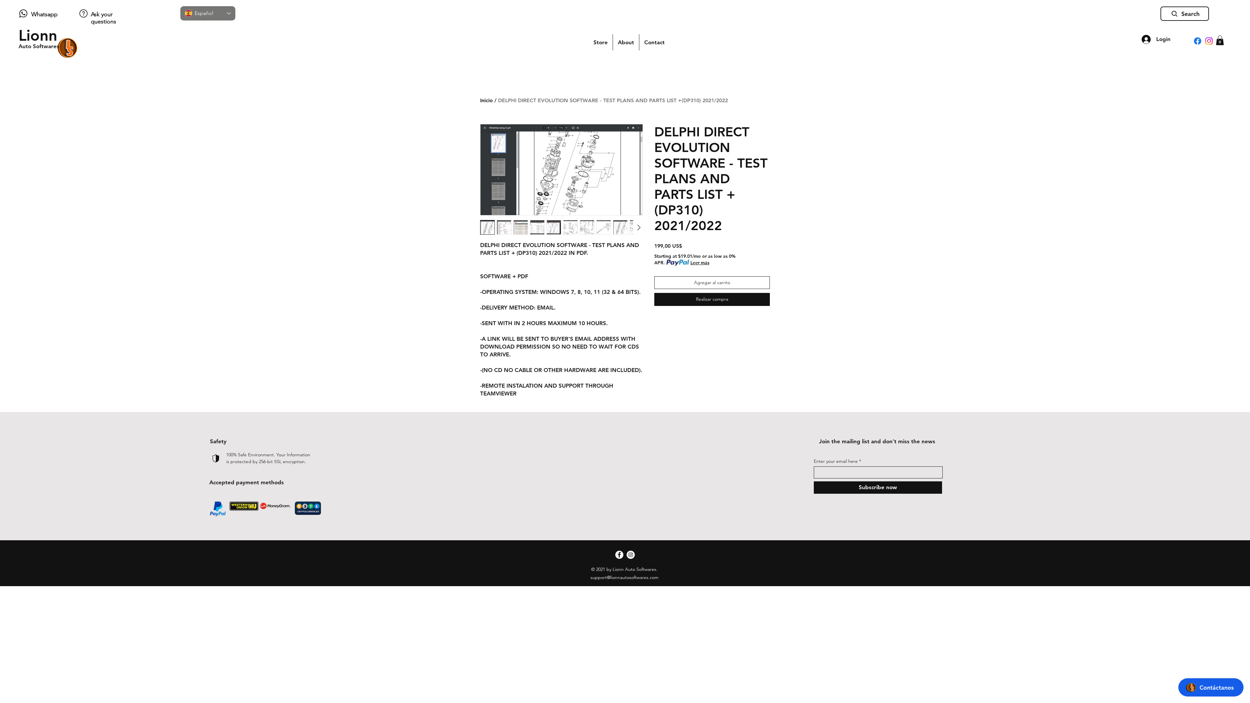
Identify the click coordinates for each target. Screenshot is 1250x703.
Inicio (486, 100)
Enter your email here (836, 461)
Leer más (699, 263)
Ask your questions (103, 18)
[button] (1220, 40)
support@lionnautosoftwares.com (624, 577)
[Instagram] (1209, 41)
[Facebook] (1197, 41)
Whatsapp (44, 14)
